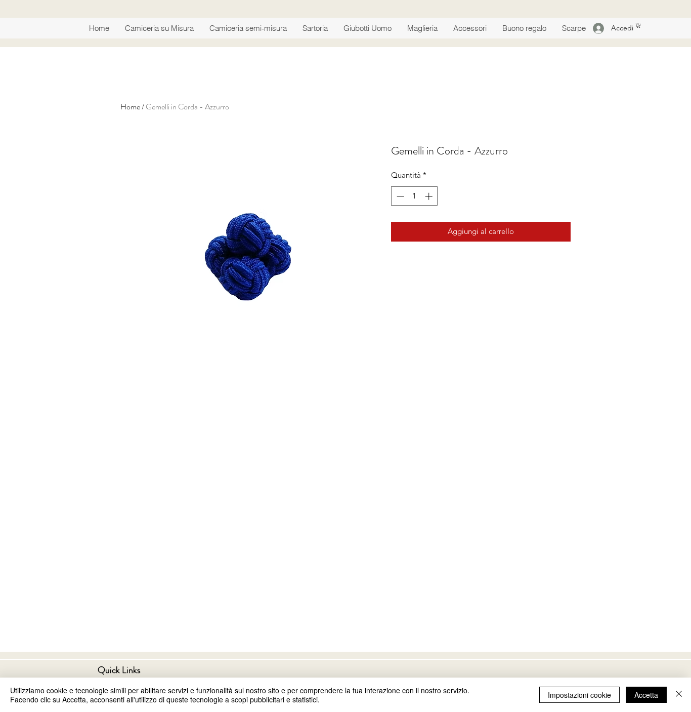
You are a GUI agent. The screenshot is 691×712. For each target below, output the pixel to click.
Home (130, 106)
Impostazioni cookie (579, 695)
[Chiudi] (679, 695)
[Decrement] (399, 196)
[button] (638, 25)
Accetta (646, 695)
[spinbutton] (414, 196)
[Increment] (430, 196)
